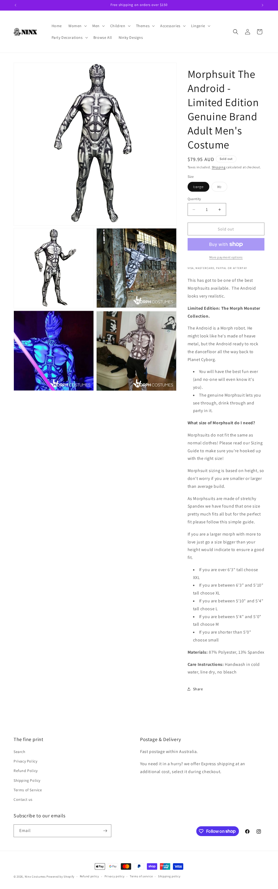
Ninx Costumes (35, 876)
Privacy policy (115, 876)
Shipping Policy (27, 780)
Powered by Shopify (60, 876)
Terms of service (141, 876)
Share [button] (198, 688)
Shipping (219, 167)
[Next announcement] (262, 5)
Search (20, 751)
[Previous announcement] (15, 5)
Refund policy (89, 876)
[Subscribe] (105, 830)
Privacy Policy (25, 761)
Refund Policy (26, 770)
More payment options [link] (226, 257)
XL (222, 188)
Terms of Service (28, 789)
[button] (77, 25)
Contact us (23, 799)
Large (201, 188)
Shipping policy (169, 876)
